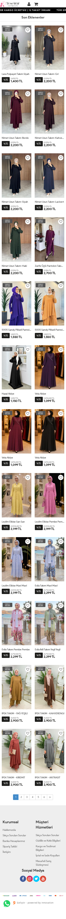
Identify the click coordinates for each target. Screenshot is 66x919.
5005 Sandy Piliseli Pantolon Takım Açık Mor (16, 329)
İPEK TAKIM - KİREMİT (13, 777)
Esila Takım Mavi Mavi (46, 585)
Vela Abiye (40, 393)
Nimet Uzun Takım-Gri (47, 74)
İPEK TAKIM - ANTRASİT (47, 777)
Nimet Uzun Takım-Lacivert (49, 201)
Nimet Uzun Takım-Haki (14, 265)
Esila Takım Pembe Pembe (16, 649)
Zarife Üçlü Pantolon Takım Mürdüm (49, 265)
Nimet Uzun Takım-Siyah (15, 201)
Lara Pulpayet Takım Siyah (15, 74)
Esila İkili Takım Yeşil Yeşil (47, 649)
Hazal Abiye (8, 393)
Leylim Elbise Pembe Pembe (49, 521)
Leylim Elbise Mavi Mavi (14, 585)
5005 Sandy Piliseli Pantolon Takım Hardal (49, 329)
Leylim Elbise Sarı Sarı (13, 521)
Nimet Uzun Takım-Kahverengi (49, 137)
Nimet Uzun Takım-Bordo (15, 137)
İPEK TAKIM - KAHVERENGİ (49, 713)
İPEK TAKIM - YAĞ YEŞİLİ (15, 713)
